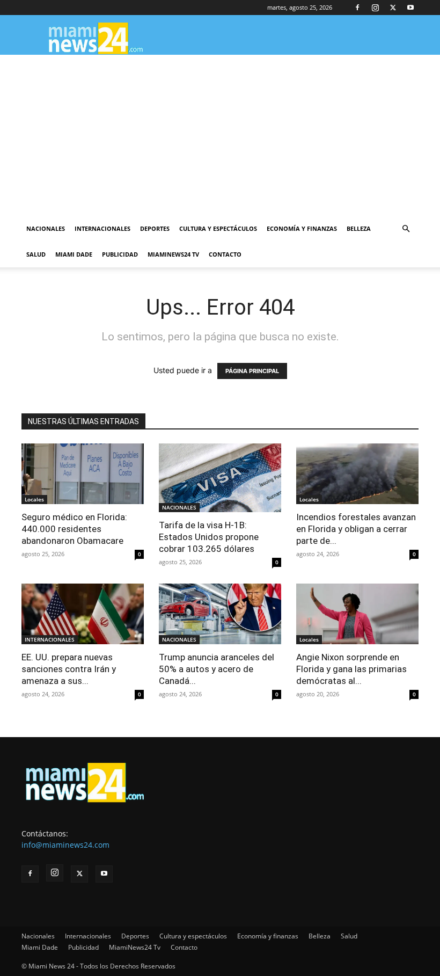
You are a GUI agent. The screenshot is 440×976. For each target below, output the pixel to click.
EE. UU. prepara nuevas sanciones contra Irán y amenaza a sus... (68, 669)
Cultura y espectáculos (218, 228)
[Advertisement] (220, 135)
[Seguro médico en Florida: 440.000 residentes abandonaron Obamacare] (82, 473)
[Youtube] (410, 7)
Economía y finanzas (302, 228)
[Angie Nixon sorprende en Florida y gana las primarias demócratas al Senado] (357, 614)
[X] (393, 7)
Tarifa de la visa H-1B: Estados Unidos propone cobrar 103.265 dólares (209, 537)
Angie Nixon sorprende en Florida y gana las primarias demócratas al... (351, 669)
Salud (36, 254)
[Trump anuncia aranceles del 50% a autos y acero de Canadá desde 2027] (220, 614)
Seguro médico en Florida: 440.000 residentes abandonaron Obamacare (74, 529)
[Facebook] (357, 7)
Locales (34, 499)
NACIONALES (179, 507)
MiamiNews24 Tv (173, 254)
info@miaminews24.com (65, 845)
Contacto (225, 254)
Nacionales (45, 228)
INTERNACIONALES (50, 639)
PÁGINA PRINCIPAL (252, 371)
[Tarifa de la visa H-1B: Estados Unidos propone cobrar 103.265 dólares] (220, 477)
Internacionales (102, 228)
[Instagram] (375, 7)
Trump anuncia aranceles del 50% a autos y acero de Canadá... (216, 669)
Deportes (155, 228)
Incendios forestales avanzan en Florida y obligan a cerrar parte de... (356, 529)
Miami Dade (73, 254)
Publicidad (120, 254)
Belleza (359, 228)
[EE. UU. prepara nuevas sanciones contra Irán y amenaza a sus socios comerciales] (82, 614)
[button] (406, 229)
